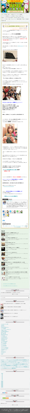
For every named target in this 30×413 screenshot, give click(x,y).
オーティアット (7, 362)
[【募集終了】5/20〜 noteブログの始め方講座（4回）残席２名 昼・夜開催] (3, 273)
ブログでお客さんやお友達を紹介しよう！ (11, 237)
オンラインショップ (3, 346)
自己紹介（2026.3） (7, 14)
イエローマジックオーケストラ (19, 361)
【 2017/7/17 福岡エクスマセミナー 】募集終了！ (12, 247)
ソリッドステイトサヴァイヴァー (10, 364)
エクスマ (24, 361)
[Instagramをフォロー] (5, 224)
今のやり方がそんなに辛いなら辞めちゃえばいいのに (13, 257)
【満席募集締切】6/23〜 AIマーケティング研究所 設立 (11, 313)
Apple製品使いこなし (4, 349)
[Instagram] (5, 204)
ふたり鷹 (8, 361)
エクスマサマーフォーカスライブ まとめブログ (12, 267)
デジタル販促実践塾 (3, 345)
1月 (2, 379)
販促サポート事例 (3, 332)
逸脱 (15, 368)
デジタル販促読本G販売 (4, 341)
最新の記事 (10, 199)
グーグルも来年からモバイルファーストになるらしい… (10, 285)
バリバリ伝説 (25, 365)
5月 (2, 376)
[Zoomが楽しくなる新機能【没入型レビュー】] (3, 234)
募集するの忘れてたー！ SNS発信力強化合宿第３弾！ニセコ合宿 (15, 262)
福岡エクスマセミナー (8, 368)
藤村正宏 (13, 368)
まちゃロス (14, 361)
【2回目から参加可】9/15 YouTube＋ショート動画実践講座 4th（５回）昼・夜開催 (14, 303)
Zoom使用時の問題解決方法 (5, 331)
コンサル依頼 (3, 364)
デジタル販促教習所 (7, 365)
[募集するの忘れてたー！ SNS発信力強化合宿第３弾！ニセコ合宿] (3, 264)
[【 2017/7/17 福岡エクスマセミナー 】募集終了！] (3, 249)
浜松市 (3, 368)
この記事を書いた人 (5, 199)
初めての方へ (3, 326)
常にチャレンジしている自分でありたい (11, 252)
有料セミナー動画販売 (21, 410)
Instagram (20, 359)
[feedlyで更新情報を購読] (8, 224)
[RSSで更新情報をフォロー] (10, 224)
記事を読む (6, 240)
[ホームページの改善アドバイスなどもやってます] (3, 278)
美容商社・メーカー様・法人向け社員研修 (7, 17)
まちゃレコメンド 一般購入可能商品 (14, 410)
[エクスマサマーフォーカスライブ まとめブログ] (3, 269)
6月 (2, 375)
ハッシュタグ (19, 365)
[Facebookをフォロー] (4, 224)
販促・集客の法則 (3, 333)
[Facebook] (4, 204)
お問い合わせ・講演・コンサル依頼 (19, 17)
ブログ (2, 14)
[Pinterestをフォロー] (7, 224)
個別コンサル (18, 366)
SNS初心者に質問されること (5, 327)
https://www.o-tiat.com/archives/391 (8, 186)
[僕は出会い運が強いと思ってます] (3, 244)
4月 (2, 377)
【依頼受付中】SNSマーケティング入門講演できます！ (11, 316)
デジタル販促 (15, 364)
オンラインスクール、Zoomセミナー (6, 329)
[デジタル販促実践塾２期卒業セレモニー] (6, 215)
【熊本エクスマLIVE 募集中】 (11, 196)
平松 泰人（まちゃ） (9, 200)
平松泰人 (26, 366)
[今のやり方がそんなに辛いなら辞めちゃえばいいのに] (3, 259)
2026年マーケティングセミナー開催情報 (17, 14)
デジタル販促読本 (14, 365)
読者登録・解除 (4, 20)
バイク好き (23, 365)
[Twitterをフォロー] (3, 224)
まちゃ (10, 361)
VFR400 (5, 361)
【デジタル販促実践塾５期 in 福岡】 (10, 169)
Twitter (3, 361)
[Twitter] (3, 204)
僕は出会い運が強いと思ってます (10, 242)
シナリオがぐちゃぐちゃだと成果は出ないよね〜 (9, 283)
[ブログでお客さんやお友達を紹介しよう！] (3, 239)
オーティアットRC (15, 362)
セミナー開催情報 (3, 328)
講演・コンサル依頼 (3, 342)
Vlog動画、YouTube (3, 330)
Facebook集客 (15, 359)
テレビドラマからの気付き (4, 348)
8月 (2, 374)
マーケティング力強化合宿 (4, 347)
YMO (6, 361)
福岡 (4, 368)
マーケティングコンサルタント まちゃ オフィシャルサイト (16, 411)
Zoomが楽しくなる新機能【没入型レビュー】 (12, 232)
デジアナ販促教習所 (3, 343)
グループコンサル (3, 344)
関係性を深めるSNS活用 (4, 334)
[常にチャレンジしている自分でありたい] (3, 254)
